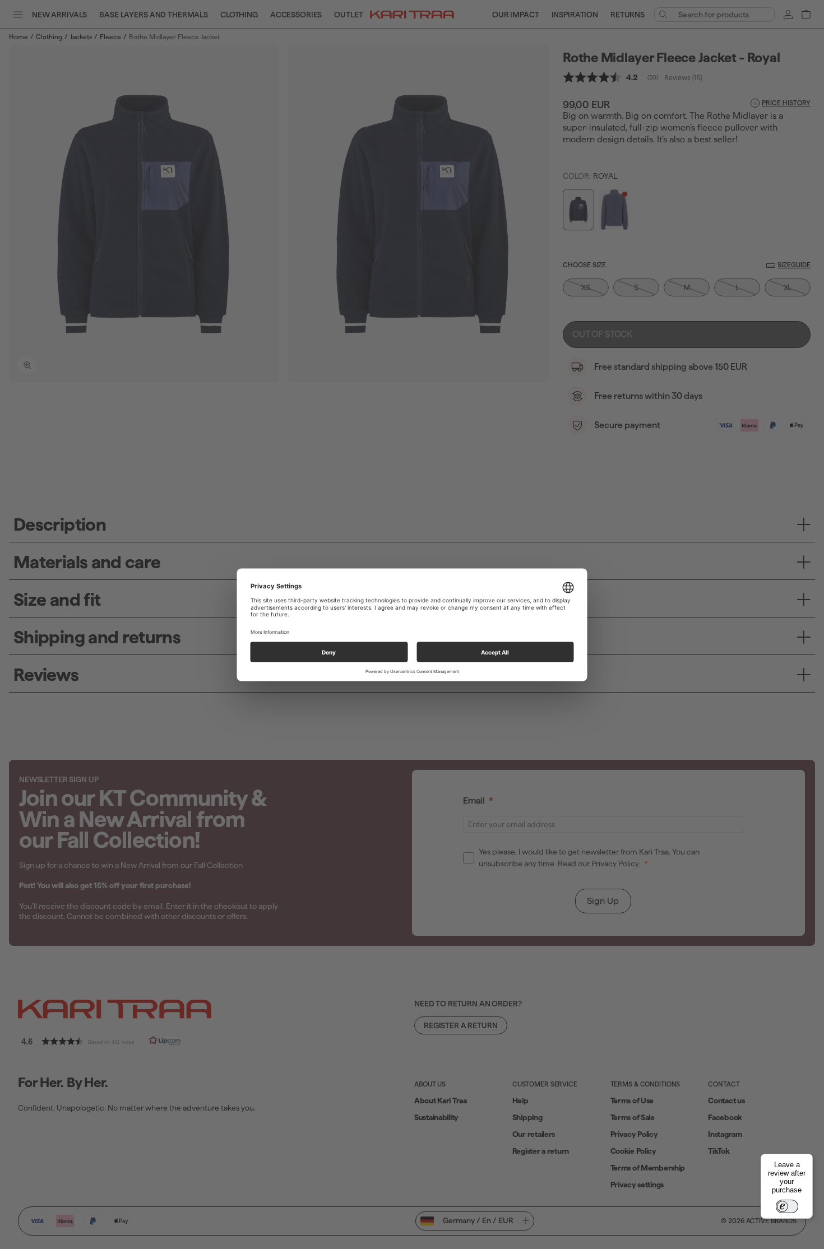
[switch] (787, 1206)
